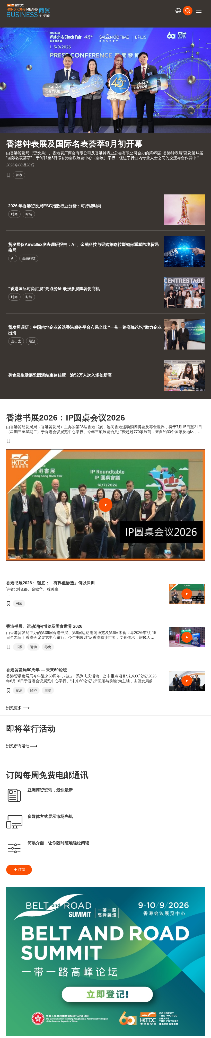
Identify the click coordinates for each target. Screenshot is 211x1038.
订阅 (21, 869)
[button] (198, 11)
